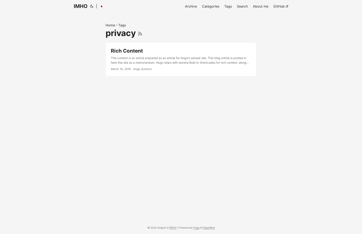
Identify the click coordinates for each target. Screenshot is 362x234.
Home (110, 25)
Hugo (196, 227)
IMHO (81, 6)
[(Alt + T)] (91, 6)
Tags (122, 25)
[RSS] (140, 33)
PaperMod (209, 227)
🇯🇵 (102, 6)
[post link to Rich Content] (181, 59)
